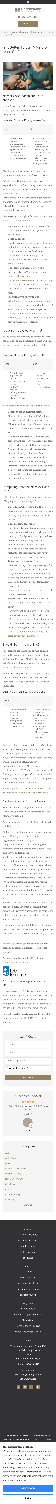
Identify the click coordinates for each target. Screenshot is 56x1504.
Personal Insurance (28, 1234)
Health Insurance (28, 1252)
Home (5, 32)
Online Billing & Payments (28, 1314)
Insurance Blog (17, 32)
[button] (28, 2)
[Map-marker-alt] (18, 1387)
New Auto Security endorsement (25, 317)
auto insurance (29, 933)
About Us (28, 1271)
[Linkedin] (38, 1387)
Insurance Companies (28, 1289)
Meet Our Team (28, 1277)
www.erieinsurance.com (15, 962)
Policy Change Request (28, 1326)
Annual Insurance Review (28, 1332)
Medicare (28, 1258)
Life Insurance (28, 1246)
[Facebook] (25, 1387)
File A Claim (28, 1320)
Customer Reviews (28, 1283)
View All (28, 1205)
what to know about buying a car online (27, 792)
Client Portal (28, 1308)
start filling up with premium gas (25, 557)
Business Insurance (28, 1240)
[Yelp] (31, 1387)
